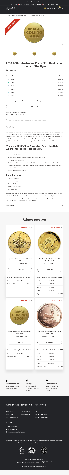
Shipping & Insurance (41, 417)
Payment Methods (41, 414)
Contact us (9, 409)
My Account (9, 412)
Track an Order (26, 412)
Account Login (26, 409)
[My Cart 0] (58, 8)
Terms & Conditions (12, 417)
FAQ (36, 412)
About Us (38, 409)
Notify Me (34, 106)
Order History (25, 414)
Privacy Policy (10, 414)
